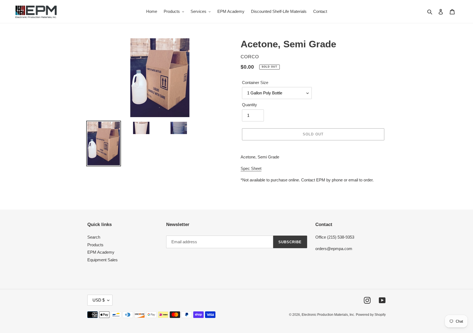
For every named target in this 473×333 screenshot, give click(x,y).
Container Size (255, 82)
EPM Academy (100, 252)
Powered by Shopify (371, 315)
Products (95, 244)
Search (93, 237)
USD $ (99, 300)
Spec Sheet (251, 168)
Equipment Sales (102, 259)
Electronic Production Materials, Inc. (328, 315)
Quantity (249, 104)
